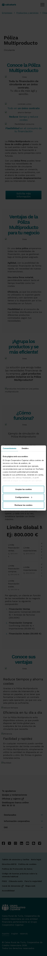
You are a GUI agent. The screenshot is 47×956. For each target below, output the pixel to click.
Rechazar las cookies (23, 505)
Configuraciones (22, 497)
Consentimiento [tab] (9, 448)
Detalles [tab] (25, 448)
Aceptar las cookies (23, 489)
